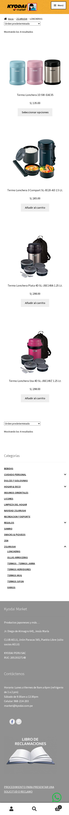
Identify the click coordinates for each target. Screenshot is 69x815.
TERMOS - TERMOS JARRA (21, 563)
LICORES (8, 498)
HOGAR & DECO (12, 486)
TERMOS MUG (14, 575)
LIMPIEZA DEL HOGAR (15, 504)
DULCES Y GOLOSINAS (16, 480)
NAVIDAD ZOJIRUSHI (15, 510)
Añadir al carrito (35, 207)
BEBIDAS (8, 468)
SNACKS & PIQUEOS (14, 534)
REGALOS (9, 522)
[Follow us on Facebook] (12, 721)
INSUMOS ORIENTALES (16, 492)
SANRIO (8, 528)
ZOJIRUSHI (21, 18)
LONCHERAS (13, 551)
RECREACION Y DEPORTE (17, 516)
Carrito (53, 805)
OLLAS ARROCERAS (17, 557)
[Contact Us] (19, 721)
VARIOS (11, 587)
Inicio (11, 18)
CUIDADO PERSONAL (15, 474)
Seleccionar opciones (35, 112)
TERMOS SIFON (15, 581)
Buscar (34, 809)
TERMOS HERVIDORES (19, 569)
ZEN (6, 540)
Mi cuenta (11, 809)
